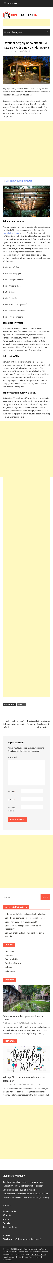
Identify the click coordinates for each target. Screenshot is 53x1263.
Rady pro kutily (11, 959)
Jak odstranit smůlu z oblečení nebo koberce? (25, 918)
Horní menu (12, 3)
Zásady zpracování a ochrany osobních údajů (22, 1239)
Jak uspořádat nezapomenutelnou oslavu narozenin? (26, 1193)
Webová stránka (11, 809)
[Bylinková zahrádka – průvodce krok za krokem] (26, 998)
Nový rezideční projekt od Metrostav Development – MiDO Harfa (38, 724)
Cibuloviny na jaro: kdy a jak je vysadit (21, 922)
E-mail (11, 799)
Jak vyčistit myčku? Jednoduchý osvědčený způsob (13, 724)
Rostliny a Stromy (13, 963)
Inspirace (9, 955)
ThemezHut (7, 1260)
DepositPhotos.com (38, 1254)
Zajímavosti (10, 971)
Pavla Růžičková (24, 51)
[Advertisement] (28, 22)
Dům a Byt (9, 951)
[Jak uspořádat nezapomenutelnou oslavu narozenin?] (26, 1059)
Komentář (13, 757)
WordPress (23, 1257)
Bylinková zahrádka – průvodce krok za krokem (25, 914)
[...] (46, 1033)
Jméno (11, 791)
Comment (38, 1023)
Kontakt (6, 1235)
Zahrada (21, 705)
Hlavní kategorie (14, 32)
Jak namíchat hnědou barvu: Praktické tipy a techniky (26, 1197)
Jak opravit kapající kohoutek (19, 180)
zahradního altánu (11, 233)
